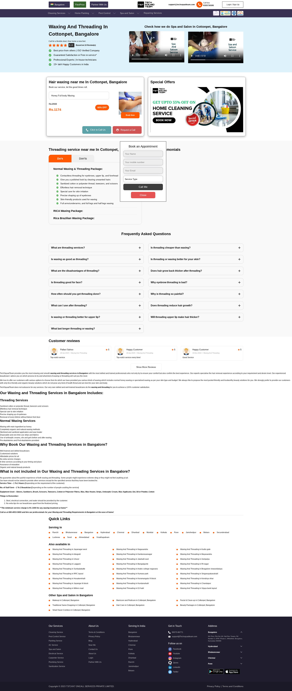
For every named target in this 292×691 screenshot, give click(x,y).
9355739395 (208, 5)
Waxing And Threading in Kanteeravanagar (134, 554)
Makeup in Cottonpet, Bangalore (65, 600)
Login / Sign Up (232, 4)
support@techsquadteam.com (182, 4)
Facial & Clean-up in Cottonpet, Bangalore (197, 600)
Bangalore (89, 532)
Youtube (176, 654)
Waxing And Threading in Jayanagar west (69, 549)
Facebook (177, 649)
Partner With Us (99, 4)
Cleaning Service (56, 632)
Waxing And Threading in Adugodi (66, 554)
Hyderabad (105, 532)
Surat (69, 537)
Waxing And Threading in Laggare (66, 564)
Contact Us (93, 649)
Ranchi (55, 532)
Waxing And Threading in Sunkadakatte (68, 569)
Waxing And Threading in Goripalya (195, 559)
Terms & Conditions (97, 632)
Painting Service (55, 641)
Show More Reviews (146, 367)
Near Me (92, 645)
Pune (176, 532)
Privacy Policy (94, 636)
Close (143, 195)
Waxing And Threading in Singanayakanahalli (199, 574)
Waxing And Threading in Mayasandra (196, 554)
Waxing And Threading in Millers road (67, 588)
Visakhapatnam (102, 537)
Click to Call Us (98, 129)
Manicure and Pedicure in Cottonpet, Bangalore (136, 600)
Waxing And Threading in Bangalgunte (132, 564)
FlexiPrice (80, 4)
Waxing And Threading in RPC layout (67, 574)
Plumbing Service (56, 662)
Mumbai (150, 532)
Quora (175, 663)
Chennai (120, 532)
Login (91, 658)
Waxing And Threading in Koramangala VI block (136, 578)
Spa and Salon (127, 13)
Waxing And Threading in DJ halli (130, 588)
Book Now (130, 115)
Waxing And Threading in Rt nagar (194, 564)
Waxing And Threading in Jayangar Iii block (70, 583)
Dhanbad (135, 532)
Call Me (143, 186)
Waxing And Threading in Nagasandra (132, 549)
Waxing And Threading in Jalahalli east (132, 559)
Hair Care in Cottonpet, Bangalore (130, 605)
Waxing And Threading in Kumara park (132, 574)
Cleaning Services (57, 13)
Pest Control (105, 13)
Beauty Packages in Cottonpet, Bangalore (197, 605)
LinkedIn (176, 667)
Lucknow (56, 537)
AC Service (53, 645)
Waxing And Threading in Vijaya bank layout (198, 588)
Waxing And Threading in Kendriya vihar (197, 578)
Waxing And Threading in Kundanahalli (132, 583)
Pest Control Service (57, 636)
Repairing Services (153, 13)
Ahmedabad (84, 537)
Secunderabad (223, 532)
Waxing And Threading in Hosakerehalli (68, 578)
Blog (90, 641)
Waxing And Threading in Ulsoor (65, 559)
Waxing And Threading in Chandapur (195, 583)
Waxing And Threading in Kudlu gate (195, 549)
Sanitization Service (57, 666)
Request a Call (128, 130)
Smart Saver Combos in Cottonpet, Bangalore (71, 610)
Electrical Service (56, 654)
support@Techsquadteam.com (184, 636)
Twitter (175, 672)
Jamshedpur (191, 532)
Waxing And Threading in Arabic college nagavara (137, 569)
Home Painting (82, 13)
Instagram (177, 658)
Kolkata (164, 532)
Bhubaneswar (71, 532)
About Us (92, 654)
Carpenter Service (56, 658)
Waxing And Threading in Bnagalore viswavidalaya (201, 569)
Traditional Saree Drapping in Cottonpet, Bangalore (73, 605)
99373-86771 (177, 632)
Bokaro (206, 532)
